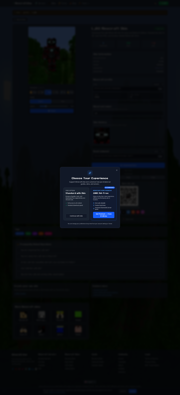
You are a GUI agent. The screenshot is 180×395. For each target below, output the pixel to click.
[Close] (116, 170)
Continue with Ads (76, 216)
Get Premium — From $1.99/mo (104, 215)
